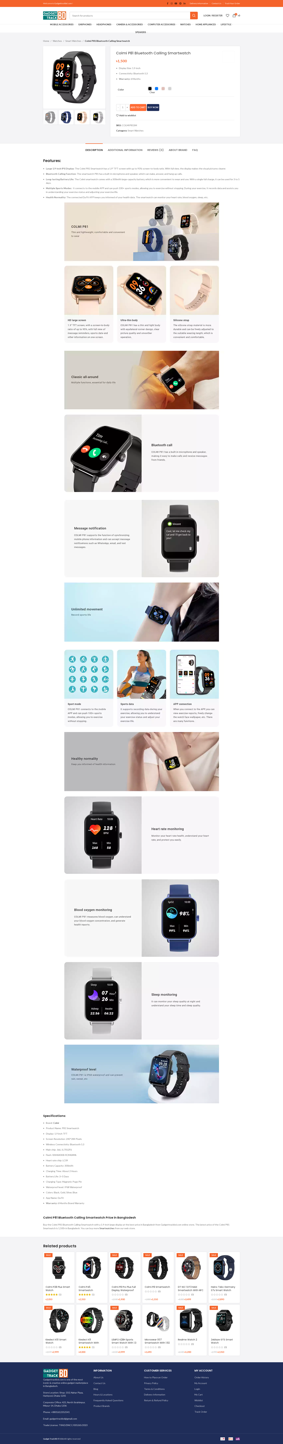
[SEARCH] (194, 15)
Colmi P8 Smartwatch (157, 1287)
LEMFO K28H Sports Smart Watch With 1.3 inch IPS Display (124, 1343)
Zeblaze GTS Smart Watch (222, 1341)
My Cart (198, 1394)
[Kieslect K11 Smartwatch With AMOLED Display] (92, 1320)
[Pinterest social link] (180, 3)
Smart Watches (73, 40)
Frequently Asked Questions (108, 1400)
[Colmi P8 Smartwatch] (158, 1267)
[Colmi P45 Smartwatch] (92, 1267)
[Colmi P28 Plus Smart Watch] (59, 1267)
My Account (200, 1383)
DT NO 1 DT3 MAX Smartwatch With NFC (190, 1288)
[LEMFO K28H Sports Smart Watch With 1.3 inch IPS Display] (125, 1320)
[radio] (150, 89)
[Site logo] (54, 15)
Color (121, 89)
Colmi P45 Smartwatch (86, 1288)
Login (197, 1389)
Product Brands (102, 1406)
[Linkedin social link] (185, 3)
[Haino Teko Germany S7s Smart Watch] (224, 1267)
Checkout (199, 1406)
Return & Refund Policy (156, 1400)
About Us (98, 1377)
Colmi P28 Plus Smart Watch (58, 1288)
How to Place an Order (156, 1377)
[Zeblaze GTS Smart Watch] (224, 1320)
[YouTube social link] (176, 3)
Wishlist (198, 1400)
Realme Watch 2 (187, 1339)
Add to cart (138, 107)
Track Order (200, 1411)
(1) (60, 1294)
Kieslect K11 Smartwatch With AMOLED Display (89, 1343)
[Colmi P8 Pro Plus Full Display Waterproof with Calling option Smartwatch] (125, 1267)
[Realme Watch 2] (191, 1320)
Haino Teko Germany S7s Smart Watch (223, 1288)
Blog (96, 1389)
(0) (126, 1294)
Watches (57, 40)
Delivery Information (199, 3)
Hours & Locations (103, 1394)
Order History (201, 1377)
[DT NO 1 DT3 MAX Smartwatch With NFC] (191, 1267)
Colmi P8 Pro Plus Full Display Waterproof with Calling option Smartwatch (124, 1291)
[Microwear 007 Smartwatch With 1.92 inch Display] (158, 1320)
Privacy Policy (151, 1383)
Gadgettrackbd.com (63, 3)
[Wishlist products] (227, 15)
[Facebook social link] (168, 3)
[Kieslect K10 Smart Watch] (59, 1320)
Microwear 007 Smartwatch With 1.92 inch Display (157, 1343)
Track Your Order (232, 3)
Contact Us (216, 3)
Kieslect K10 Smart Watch (56, 1341)
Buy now (153, 107)
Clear (152, 92)
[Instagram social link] (172, 3)
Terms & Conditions (154, 1389)
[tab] (94, 148)
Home (46, 40)
